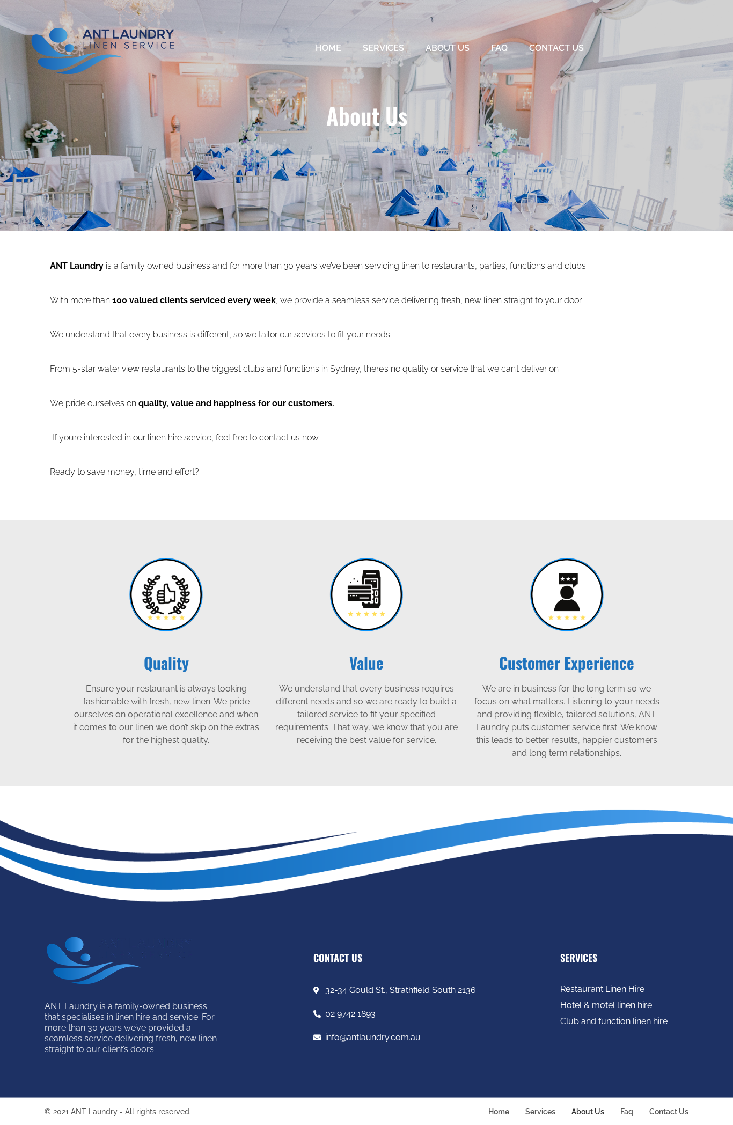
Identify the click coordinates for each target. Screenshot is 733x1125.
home (328, 48)
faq (499, 48)
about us (448, 48)
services (383, 48)
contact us (556, 48)
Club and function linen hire (614, 1021)
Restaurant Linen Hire (602, 989)
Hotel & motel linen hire (606, 1005)
